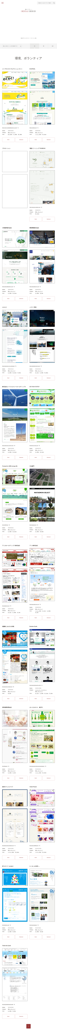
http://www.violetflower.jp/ (34, 845)
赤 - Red (18, 612)
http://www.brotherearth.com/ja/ (35, 685)
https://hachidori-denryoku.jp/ (35, 366)
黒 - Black (46, 372)
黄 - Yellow (20, 134)
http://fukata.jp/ (4, 766)
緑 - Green (44, 134)
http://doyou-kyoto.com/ (34, 445)
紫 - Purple (44, 852)
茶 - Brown (17, 852)
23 (34, 46)
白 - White (15, 134)
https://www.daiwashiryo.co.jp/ (7, 286)
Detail (8, 139)
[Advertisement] (28, 24)
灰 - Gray (37, 372)
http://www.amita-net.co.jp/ (34, 604)
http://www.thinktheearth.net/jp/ (7, 1004)
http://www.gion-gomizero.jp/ (7, 686)
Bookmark (21, 139)
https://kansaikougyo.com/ (34, 286)
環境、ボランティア (11, 132)
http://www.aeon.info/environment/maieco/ (37, 766)
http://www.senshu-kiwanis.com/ (8, 845)
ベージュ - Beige (38, 134)
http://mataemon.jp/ (33, 524)
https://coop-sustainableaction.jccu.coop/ (9, 127)
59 (43, 46)
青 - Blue (41, 293)
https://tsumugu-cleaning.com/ (35, 207)
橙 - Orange (10, 134)
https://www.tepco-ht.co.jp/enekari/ (8, 366)
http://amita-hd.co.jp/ (6, 605)
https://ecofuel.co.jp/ (33, 127)
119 (52, 46)
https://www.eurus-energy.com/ (7, 445)
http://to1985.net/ (5, 524)
